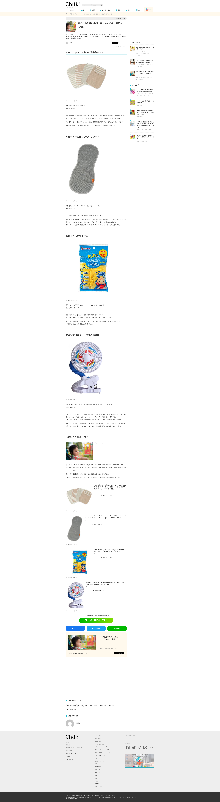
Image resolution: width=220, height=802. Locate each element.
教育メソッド (98, 772)
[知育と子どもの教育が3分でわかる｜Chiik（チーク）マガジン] (72, 4)
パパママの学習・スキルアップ (102, 752)
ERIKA (70, 42)
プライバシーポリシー (71, 753)
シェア (76, 628)
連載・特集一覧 (69, 759)
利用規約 (68, 756)
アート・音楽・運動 (99, 744)
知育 (141, 66)
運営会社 (68, 745)
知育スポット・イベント (101, 781)
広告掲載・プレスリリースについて (74, 747)
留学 (96, 775)
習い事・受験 (106, 10)
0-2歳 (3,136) (72, 706)
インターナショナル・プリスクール (144, 51)
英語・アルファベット (142, 141)
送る (118, 628)
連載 (138, 10)
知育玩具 (97, 784)
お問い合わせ (69, 750)
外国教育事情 (98, 766)
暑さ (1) (112, 706)
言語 (93, 10)
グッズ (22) (94, 706)
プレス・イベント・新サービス (102, 755)
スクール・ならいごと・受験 (142, 53)
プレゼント (97, 758)
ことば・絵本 (98, 741)
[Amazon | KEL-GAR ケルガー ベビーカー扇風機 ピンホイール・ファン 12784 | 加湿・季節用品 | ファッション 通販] (75, 595)
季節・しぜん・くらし (121, 47)
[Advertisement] (96, 677)
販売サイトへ (107, 495)
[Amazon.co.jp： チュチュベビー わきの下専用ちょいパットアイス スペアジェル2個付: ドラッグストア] (79, 562)
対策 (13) (103, 706)
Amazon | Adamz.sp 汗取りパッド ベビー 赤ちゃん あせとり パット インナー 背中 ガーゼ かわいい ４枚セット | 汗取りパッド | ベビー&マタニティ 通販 (110, 487)
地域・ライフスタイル (100, 764)
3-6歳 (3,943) (83, 706)
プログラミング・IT (99, 761)
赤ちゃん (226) (72, 709)
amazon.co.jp (71, 101)
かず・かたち (140, 94)
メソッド (73, 10)
